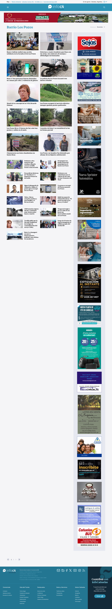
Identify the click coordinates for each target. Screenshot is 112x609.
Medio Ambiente (16, 2)
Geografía (77, 593)
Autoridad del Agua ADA (50, 2)
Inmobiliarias (59, 595)
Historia (77, 591)
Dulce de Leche (41, 591)
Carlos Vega (40, 597)
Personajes (78, 601)
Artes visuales (78, 599)
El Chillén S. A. (39, 2)
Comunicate (6, 587)
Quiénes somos (7, 593)
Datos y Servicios (61, 587)
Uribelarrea (22, 595)
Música (77, 595)
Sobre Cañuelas (80, 587)
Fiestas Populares (24, 597)
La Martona (40, 593)
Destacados (41, 587)
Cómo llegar (23, 591)
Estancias (22, 603)
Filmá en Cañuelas (41, 595)
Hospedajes (23, 601)
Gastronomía (23, 599)
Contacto (5, 591)
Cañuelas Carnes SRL (28, 2)
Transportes (59, 593)
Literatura (77, 597)
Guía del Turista (24, 587)
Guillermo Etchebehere (42, 599)
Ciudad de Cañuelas (25, 593)
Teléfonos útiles (60, 591)
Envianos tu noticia (7, 595)
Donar (98, 596)
